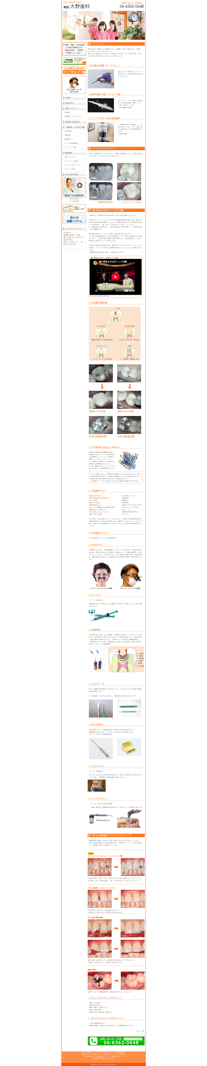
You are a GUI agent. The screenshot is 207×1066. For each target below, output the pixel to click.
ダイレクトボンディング (72, 165)
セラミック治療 (70, 169)
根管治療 (67, 139)
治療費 (83, 1054)
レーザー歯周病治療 (71, 143)
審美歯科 (68, 153)
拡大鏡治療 (68, 131)
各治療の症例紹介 (72, 122)
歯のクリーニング (70, 157)
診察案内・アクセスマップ (73, 116)
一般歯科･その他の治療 (75, 127)
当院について (70, 108)
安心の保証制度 (71, 174)
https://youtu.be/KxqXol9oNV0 (99, 296)
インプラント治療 (70, 147)
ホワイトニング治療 (71, 161)
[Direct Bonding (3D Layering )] (101, 392)
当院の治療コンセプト (108, 1052)
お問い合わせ (110, 1058)
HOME (67, 98)
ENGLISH (69, 103)
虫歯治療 (67, 135)
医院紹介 (67, 112)
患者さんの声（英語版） (99, 1058)
